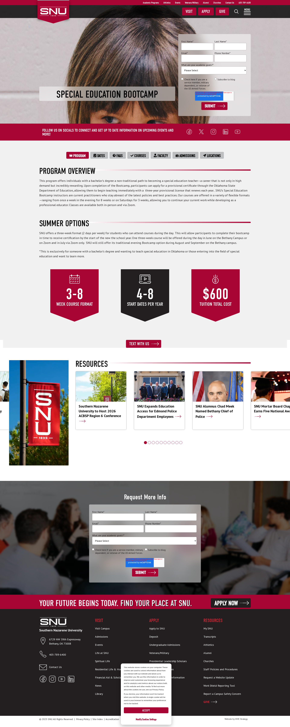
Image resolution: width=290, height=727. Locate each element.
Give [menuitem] (222, 11)
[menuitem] (236, 11)
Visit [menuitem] (189, 11)
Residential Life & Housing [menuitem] (110, 669)
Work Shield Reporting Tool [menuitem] (219, 685)
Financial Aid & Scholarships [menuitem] (111, 677)
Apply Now (226, 603)
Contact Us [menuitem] (230, 2)
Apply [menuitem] (206, 11)
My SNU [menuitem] (208, 628)
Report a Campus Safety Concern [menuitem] (222, 694)
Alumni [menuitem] (206, 2)
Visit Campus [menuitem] (102, 628)
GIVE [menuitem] (206, 702)
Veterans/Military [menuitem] (191, 2)
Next (253, 400)
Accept (146, 710)
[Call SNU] (44, 654)
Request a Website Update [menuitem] (218, 677)
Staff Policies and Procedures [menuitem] (220, 669)
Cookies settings (149, 719)
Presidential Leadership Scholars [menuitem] (168, 661)
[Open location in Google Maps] (44, 641)
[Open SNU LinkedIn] (71, 679)
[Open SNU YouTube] (62, 679)
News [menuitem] (98, 685)
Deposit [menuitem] (153, 636)
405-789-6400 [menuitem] (245, 2)
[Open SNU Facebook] (43, 679)
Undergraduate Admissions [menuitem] (164, 645)
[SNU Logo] (53, 11)
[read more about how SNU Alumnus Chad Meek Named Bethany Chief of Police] (218, 400)
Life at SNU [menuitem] (102, 653)
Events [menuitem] (177, 2)
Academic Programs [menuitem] (151, 2)
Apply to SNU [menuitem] (157, 628)
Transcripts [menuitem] (209, 636)
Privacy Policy (83, 719)
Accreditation (112, 719)
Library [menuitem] (99, 694)
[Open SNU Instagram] (52, 679)
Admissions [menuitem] (101, 636)
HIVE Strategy (241, 719)
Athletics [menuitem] (167, 2)
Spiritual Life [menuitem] (102, 661)
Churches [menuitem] (217, 2)
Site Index (98, 719)
